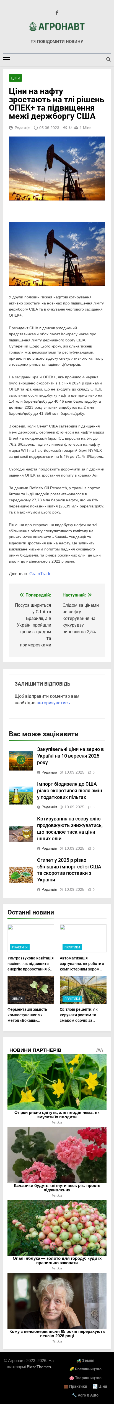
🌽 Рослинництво (85, 1369)
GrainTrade (40, 573)
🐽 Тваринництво (85, 1378)
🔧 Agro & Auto (85, 1395)
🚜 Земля (85, 1360)
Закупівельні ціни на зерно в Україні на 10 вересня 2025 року (70, 756)
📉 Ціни (100, 1386)
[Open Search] (108, 59)
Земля (17, 998)
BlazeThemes (39, 1367)
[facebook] (57, 13)
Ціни (15, 78)
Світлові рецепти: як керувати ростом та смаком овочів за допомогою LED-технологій (79, 1020)
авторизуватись (53, 702)
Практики (20, 947)
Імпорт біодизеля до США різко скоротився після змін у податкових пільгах (69, 790)
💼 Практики (75, 1386)
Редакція (22, 127)
